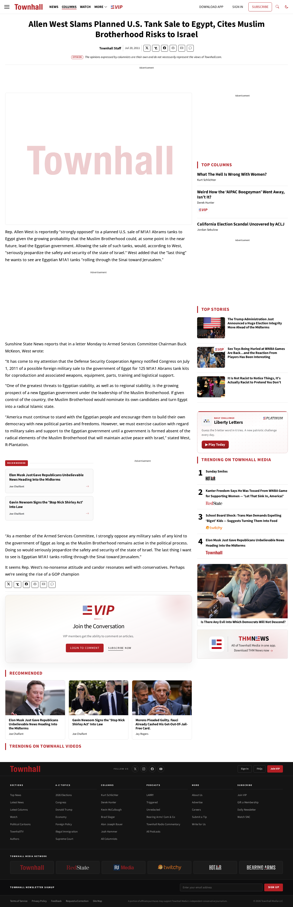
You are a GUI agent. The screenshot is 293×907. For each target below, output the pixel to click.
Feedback (56, 901)
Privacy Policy (39, 901)
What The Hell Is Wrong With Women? (232, 174)
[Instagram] (143, 768)
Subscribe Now (119, 648)
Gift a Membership (247, 802)
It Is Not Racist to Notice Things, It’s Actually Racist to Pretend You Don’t (254, 380)
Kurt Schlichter (109, 795)
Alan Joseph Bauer (112, 824)
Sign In (245, 769)
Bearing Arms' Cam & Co (160, 817)
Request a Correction (77, 901)
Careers (196, 810)
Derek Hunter (108, 802)
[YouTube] (160, 768)
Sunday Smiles (217, 471)
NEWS (53, 7)
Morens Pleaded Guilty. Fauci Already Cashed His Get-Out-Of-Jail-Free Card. (162, 724)
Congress (61, 802)
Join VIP (275, 769)
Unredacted (153, 810)
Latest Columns (19, 810)
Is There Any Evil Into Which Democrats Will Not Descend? (243, 622)
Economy (61, 817)
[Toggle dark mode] (286, 6)
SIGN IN (237, 7)
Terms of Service (18, 901)
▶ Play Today (215, 444)
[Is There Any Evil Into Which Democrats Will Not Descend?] (242, 590)
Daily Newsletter (246, 810)
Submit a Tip (199, 817)
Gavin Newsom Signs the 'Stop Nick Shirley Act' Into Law (98, 722)
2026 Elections (64, 795)
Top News (15, 795)
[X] (135, 768)
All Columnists (109, 839)
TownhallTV (17, 832)
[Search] (277, 6)
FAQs (259, 769)
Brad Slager (108, 817)
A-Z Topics (63, 785)
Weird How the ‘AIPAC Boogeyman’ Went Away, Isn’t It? (241, 194)
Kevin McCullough (111, 810)
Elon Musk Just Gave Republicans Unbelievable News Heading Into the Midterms (33, 724)
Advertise (197, 802)
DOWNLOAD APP (211, 7)
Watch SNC (243, 817)
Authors (14, 839)
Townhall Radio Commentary (163, 824)
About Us (197, 795)
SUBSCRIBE (260, 7)
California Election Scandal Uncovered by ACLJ (240, 224)
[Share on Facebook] (164, 48)
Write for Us (198, 824)
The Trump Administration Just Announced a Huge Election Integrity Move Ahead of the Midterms (255, 323)
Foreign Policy (64, 824)
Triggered (152, 802)
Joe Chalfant (16, 734)
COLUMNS (69, 7)
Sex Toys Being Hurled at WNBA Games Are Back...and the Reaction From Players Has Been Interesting (256, 353)
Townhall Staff (110, 48)
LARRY (150, 795)
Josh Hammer (109, 832)
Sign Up (273, 887)
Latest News (17, 802)
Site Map (97, 901)
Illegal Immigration (67, 832)
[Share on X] (146, 48)
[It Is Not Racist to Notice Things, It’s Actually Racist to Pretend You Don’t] (211, 386)
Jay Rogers (142, 734)
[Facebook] (152, 768)
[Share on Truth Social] (156, 48)
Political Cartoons (20, 824)
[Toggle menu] (7, 7)
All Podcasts (153, 832)
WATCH (85, 7)
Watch (13, 817)
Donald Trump (64, 810)
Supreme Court (64, 839)
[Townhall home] (25, 769)
